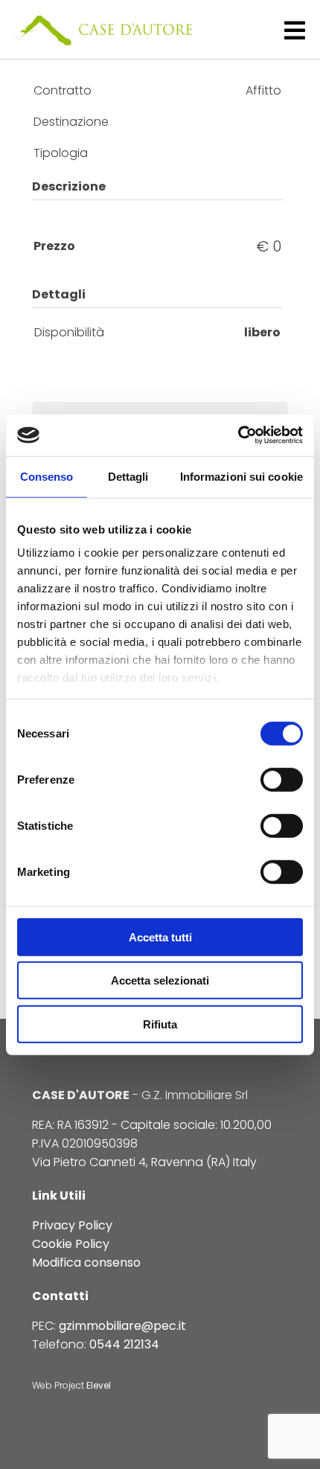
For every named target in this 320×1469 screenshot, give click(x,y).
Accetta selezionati (160, 980)
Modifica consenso (86, 1262)
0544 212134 (124, 1344)
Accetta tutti (160, 936)
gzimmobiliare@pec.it (122, 1325)
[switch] (281, 779)
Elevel (98, 1385)
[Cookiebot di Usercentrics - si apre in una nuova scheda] (238, 435)
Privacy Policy (72, 1225)
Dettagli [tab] (128, 476)
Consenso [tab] (47, 476)
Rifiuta (160, 1023)
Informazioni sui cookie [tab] (241, 476)
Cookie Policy (70, 1243)
